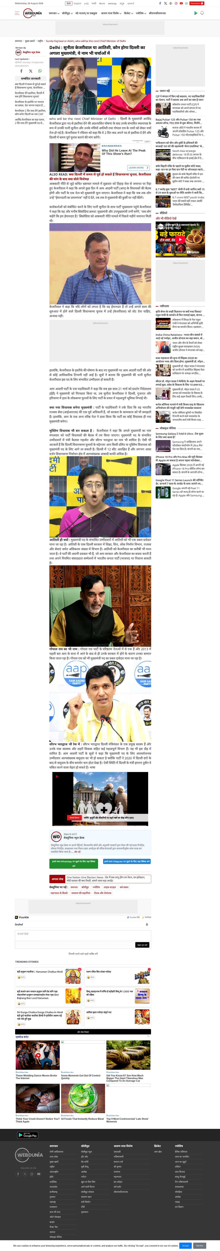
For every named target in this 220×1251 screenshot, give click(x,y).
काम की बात (55, 1211)
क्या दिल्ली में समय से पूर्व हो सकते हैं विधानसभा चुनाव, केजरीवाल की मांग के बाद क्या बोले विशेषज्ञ (30, 85)
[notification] (202, 13)
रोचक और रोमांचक (102, 893)
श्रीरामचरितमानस (157, 13)
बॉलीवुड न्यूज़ (86, 1151)
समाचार (53, 13)
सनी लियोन (85, 1201)
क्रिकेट (127, 13)
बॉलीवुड (66, 13)
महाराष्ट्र (53, 1201)
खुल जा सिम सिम (88, 1181)
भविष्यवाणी (118, 1156)
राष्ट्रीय (40, 41)
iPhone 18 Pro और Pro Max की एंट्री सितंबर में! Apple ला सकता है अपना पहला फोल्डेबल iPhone (179, 458)
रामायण (117, 1171)
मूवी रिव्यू (84, 1166)
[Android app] (27, 1135)
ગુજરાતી (130, 3)
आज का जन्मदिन (182, 1156)
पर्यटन (83, 1176)
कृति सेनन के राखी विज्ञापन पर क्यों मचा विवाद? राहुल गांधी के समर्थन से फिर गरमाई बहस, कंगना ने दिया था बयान (180, 313)
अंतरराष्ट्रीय (54, 1171)
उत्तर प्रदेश (54, 1156)
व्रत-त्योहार (118, 1181)
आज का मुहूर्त (180, 1161)
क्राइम (52, 1221)
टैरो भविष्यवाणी (181, 1181)
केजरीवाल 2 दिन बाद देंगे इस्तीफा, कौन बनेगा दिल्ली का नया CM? (30, 112)
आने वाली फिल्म (88, 1186)
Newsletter (195, 3)
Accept (185, 1245)
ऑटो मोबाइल (55, 1216)
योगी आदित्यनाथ (56, 1151)
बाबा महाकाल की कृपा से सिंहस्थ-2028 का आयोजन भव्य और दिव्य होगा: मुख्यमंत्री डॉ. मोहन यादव (179, 359)
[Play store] (196, 13)
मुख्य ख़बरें (30, 41)
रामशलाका (179, 1186)
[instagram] (176, 3)
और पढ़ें (77, 851)
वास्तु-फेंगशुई (180, 1176)
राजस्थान (53, 1206)
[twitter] (165, 3)
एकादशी (117, 1151)
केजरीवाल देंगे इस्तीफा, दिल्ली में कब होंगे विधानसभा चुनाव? (29, 94)
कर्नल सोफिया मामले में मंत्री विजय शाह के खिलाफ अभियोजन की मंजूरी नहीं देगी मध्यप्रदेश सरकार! (180, 406)
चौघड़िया (178, 1191)
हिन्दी (69, 3)
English (77, 3)
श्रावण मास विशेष (110, 13)
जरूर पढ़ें (165, 91)
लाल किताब (180, 1171)
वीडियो (163, 213)
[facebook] (160, 3)
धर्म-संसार (124, 887)
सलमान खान (86, 1196)
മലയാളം (112, 3)
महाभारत (117, 1176)
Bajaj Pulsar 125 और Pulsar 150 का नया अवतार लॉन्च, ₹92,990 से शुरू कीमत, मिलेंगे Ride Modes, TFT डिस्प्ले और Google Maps (179, 121)
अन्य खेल (158, 1151)
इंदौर (51, 1176)
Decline (199, 1245)
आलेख (84, 1171)
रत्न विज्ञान (179, 1206)
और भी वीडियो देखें (166, 218)
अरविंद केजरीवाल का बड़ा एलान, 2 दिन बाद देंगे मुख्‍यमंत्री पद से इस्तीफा (30, 121)
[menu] (18, 13)
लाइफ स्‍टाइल (110, 887)
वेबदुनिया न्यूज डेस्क (31, 52)
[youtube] (181, 3)
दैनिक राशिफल (181, 1151)
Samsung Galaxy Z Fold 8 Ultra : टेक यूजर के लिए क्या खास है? (179, 435)
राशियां (177, 1166)
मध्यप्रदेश (53, 1186)
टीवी (83, 1206)
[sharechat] (171, 3)
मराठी (94, 3)
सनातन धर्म (118, 1161)
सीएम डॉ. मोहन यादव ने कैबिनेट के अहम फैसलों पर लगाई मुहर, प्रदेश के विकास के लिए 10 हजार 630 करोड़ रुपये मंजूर (180, 382)
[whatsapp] (40, 71)
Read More (74, 817)
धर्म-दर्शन (117, 1186)
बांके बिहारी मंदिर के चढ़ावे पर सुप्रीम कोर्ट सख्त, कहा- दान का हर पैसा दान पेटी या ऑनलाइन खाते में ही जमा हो (180, 167)
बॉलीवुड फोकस (87, 1191)
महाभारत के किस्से (59, 893)
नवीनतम (164, 306)
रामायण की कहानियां (80, 893)
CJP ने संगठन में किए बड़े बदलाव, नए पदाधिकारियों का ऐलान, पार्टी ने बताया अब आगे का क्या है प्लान (180, 98)
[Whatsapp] (186, 3)
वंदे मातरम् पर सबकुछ (86, 13)
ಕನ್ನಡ (122, 3)
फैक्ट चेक (54, 1226)
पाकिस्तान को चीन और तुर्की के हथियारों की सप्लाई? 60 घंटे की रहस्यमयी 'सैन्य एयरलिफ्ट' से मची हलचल (179, 144)
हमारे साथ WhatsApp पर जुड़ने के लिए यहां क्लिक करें (73, 863)
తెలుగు (102, 3)
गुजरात (52, 1196)
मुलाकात (84, 1211)
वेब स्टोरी (84, 1161)
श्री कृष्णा (117, 1166)
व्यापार (52, 1231)
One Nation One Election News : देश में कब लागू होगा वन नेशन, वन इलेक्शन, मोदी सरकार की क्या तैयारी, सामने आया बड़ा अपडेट (106, 879)
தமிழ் (86, 3)
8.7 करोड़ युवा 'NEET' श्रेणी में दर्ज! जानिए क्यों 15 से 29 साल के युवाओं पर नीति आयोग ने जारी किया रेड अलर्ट (180, 190)
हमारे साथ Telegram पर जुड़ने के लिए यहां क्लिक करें (127, 861)
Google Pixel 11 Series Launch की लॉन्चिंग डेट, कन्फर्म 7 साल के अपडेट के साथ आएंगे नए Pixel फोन (179, 481)
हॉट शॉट (84, 1156)
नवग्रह (177, 1201)
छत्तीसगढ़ (53, 1191)
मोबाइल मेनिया (168, 428)
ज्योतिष (139, 13)
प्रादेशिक (53, 1181)
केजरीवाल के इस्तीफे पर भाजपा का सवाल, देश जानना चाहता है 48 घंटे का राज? (30, 103)
